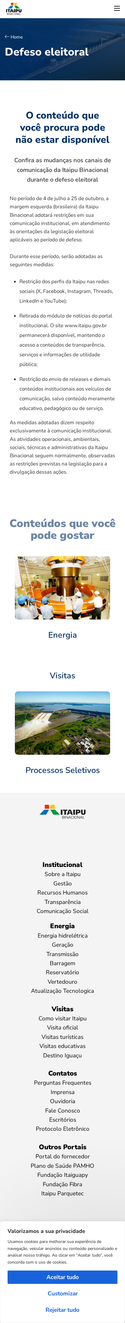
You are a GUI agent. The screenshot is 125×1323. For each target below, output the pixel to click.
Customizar (63, 1294)
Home (17, 37)
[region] (62, 1272)
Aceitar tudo (62, 1277)
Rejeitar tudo (62, 1310)
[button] (117, 9)
